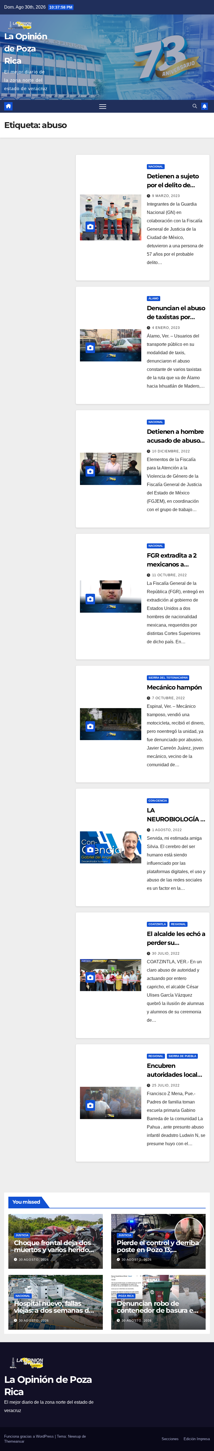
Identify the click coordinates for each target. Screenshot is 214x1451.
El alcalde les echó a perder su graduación (176, 942)
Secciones (170, 1439)
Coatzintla (157, 924)
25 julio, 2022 (166, 1085)
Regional (178, 924)
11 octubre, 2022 (169, 575)
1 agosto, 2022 (167, 830)
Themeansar (14, 1441)
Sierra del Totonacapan (168, 677)
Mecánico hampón (174, 687)
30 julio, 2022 (166, 953)
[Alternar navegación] (103, 106)
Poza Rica (126, 1295)
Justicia (22, 1235)
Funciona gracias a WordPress (29, 1436)
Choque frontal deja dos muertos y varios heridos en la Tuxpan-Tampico (53, 1250)
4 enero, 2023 (166, 328)
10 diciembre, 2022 (171, 451)
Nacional (156, 166)
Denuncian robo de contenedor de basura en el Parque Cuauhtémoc (157, 1310)
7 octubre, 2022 (168, 698)
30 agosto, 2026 (34, 1259)
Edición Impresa (197, 1439)
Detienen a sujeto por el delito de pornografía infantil (175, 185)
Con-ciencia (158, 800)
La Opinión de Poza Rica (25, 48)
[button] (195, 106)
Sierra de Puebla (182, 1056)
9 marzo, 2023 (166, 196)
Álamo (154, 298)
